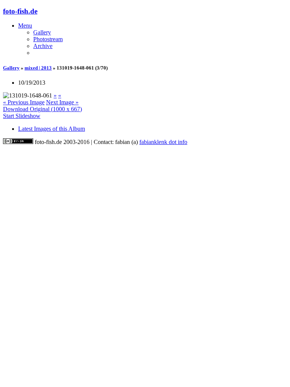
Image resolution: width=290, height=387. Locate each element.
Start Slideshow (21, 116)
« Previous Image (24, 102)
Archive (42, 46)
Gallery (42, 32)
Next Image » (62, 102)
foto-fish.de (20, 11)
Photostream (48, 39)
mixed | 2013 (38, 68)
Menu (25, 25)
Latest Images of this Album (51, 128)
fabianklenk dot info (163, 142)
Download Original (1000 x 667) (42, 109)
